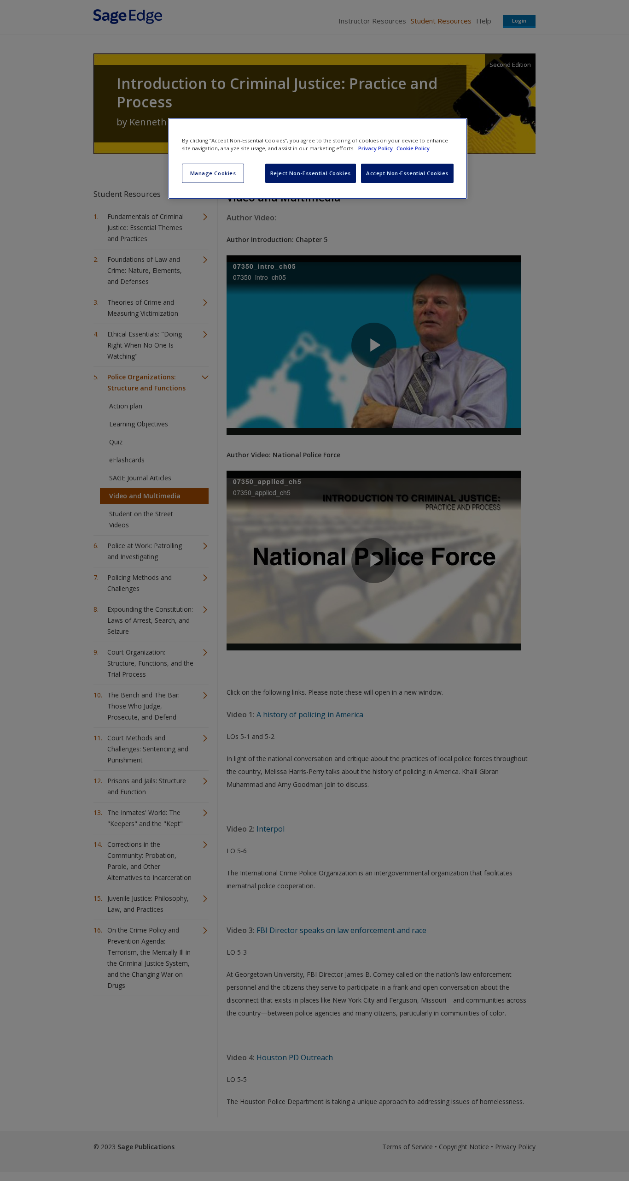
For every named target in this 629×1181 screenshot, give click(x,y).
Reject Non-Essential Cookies (310, 173)
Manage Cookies (213, 173)
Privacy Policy (376, 148)
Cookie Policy (413, 148)
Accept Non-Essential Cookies (407, 173)
